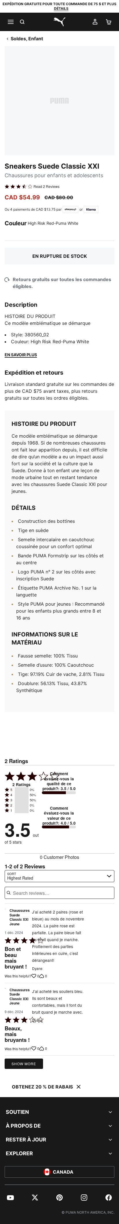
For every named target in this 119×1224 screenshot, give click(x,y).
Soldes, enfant (27, 38)
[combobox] (59, 876)
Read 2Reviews (47, 186)
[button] (22, 789)
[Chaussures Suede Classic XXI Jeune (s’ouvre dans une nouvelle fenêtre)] (5, 918)
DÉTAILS (61, 8)
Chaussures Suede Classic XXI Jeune (20, 917)
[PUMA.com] (59, 22)
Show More (24, 1063)
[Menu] (10, 22)
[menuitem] (10, 1197)
